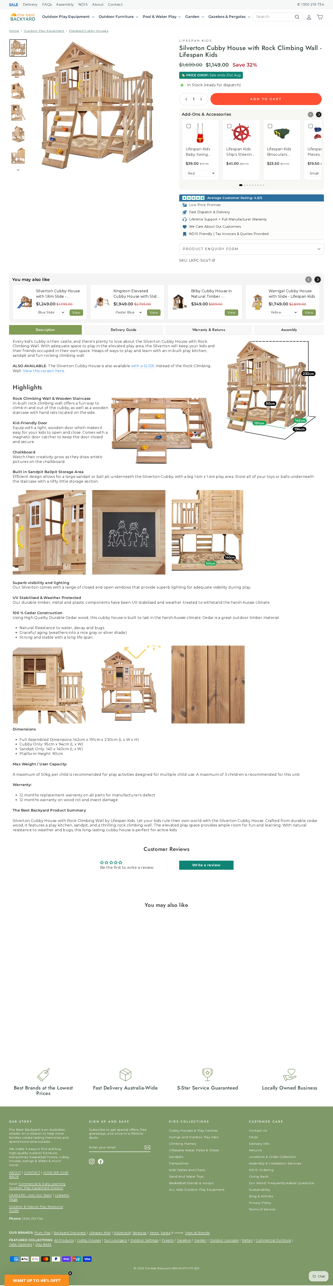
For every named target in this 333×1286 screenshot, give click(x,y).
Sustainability (259, 1189)
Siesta (165, 1232)
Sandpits (176, 1157)
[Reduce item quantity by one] (186, 99)
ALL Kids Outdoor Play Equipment (196, 1189)
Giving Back (258, 1176)
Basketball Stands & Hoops (191, 1183)
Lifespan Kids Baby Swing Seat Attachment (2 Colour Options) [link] (199, 152)
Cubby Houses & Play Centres (193, 1130)
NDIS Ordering (261, 1170)
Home (14, 31)
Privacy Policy (260, 1203)
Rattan (247, 1240)
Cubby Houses (89, 1240)
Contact (115, 4)
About (98, 4)
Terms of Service (262, 1209)
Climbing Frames (182, 1143)
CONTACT (32, 1172)
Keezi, (154, 1232)
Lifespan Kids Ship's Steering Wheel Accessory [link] (240, 152)
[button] (318, 114)
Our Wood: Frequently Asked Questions (281, 1183)
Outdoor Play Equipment (66, 16)
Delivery (30, 4)
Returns (255, 1150)
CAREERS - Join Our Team (30, 1195)
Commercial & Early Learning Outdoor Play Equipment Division (37, 1186)
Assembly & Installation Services (275, 1163)
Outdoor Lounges (224, 1240)
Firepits (168, 1240)
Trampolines (178, 1163)
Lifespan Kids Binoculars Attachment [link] (279, 152)
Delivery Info (259, 1143)
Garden (192, 16)
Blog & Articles (261, 1196)
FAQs (47, 4)
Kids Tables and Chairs (187, 1170)
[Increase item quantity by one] (201, 99)
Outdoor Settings (144, 1240)
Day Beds (43, 1244)
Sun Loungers (115, 1240)
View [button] (76, 313)
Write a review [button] (206, 865)
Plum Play (42, 1232)
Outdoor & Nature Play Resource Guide (36, 1208)
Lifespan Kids (195, 40)
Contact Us (258, 1130)
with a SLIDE (143, 366)
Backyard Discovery (70, 1232)
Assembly (65, 4)
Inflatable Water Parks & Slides (194, 1150)
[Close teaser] (70, 1273)
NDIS (83, 4)
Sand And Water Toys (186, 1176)
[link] (200, 133)
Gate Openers (20, 1244)
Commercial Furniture (273, 1240)
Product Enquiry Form (211, 249)
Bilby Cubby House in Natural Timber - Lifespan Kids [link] (211, 294)
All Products (64, 1240)
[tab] (45, 330)
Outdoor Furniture (117, 16)
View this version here (43, 371)
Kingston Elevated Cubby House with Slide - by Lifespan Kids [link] (136, 294)
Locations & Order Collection (272, 1157)
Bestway (140, 1232)
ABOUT (15, 1172)
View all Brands (197, 1232)
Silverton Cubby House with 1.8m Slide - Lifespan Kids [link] (58, 294)
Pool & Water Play (160, 16)
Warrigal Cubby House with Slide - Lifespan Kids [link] (292, 294)
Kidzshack (122, 1232)
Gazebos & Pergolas (227, 16)
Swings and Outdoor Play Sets (193, 1137)
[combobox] (278, 16)
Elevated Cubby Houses (88, 31)
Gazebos (184, 1240)
